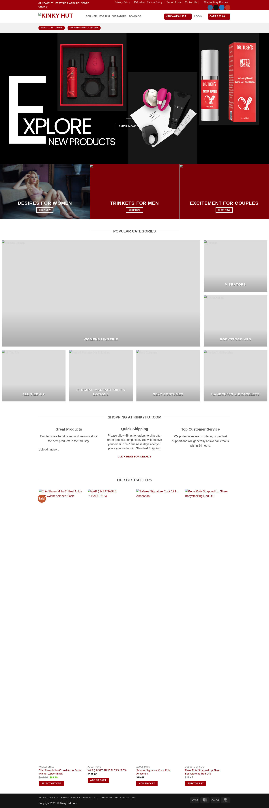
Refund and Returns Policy (148, 2)
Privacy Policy (122, 2)
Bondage (135, 16)
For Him (104, 16)
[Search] (82, 16)
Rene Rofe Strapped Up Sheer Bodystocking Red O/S (203, 772)
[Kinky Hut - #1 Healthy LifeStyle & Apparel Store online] (56, 16)
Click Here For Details (134, 456)
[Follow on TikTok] (216, 7)
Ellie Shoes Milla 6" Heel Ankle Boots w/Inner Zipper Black (60, 772)
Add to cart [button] (98, 780)
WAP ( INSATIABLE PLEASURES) (107, 770)
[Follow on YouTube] (227, 7)
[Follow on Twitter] (222, 7)
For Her (91, 16)
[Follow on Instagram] (210, 7)
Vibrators (119, 16)
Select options (51, 783)
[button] (215, 2)
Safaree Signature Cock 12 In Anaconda (153, 772)
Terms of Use (174, 2)
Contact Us (191, 2)
